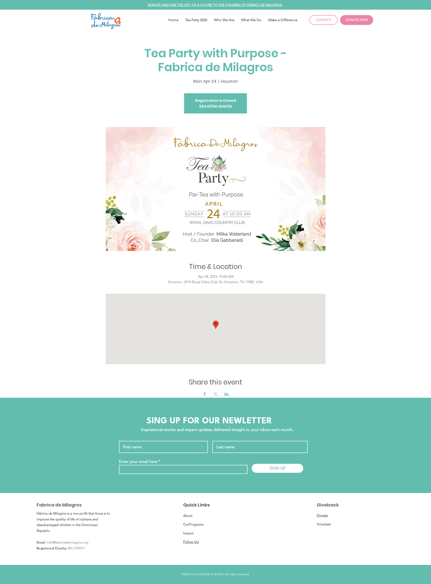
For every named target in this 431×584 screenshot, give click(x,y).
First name (128, 437)
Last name (221, 437)
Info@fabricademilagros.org (67, 542)
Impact (188, 533)
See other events (215, 106)
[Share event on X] (215, 394)
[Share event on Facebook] (204, 394)
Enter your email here (138, 462)
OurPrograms (193, 524)
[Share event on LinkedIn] (226, 394)
